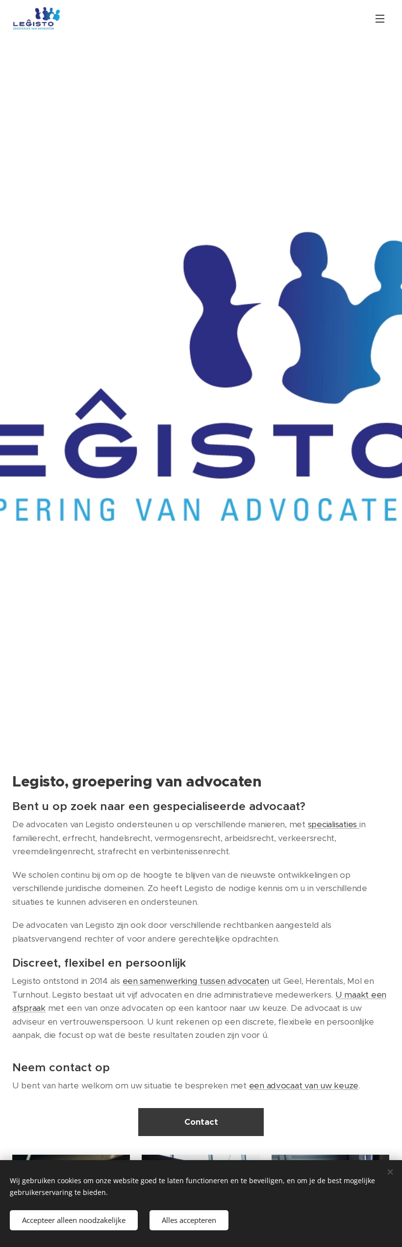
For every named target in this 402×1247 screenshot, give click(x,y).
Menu (380, 18)
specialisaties (333, 824)
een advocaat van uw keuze (304, 1085)
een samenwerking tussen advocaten (196, 981)
